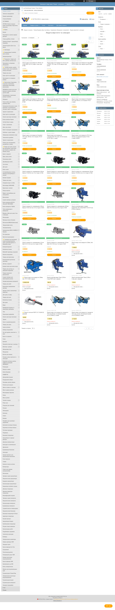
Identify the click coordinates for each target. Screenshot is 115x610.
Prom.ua (65, 596)
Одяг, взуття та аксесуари (9, 75)
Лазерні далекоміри (7, 16)
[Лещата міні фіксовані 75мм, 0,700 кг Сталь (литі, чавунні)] (82, 266)
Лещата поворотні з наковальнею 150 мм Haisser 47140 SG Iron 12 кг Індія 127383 (82, 172)
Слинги (4, 415)
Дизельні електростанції (8, 442)
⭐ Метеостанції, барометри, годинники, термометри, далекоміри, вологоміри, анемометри (10, 85)
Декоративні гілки (7, 349)
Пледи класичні (6, 190)
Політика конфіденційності (72, 599)
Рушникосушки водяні (8, 580)
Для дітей (5, 302)
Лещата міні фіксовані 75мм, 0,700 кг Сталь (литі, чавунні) (81, 278)
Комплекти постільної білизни (10, 425)
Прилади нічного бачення (9, 220)
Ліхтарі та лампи (6, 369)
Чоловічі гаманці (7, 400)
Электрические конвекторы (9, 539)
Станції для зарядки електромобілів (7, 470)
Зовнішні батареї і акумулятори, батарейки (10, 42)
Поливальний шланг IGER (9, 554)
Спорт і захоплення (7, 124)
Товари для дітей (7, 284)
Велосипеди (6, 197)
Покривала (5, 432)
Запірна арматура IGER (8, 542)
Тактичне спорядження (8, 13)
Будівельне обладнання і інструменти (60, 30)
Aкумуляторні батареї (8, 521)
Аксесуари (5, 452)
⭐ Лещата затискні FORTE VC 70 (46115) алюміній (33, 313)
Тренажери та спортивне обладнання (9, 63)
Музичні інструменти (7, 254)
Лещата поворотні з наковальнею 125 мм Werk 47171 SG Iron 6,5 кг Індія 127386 (33, 243)
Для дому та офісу (7, 294)
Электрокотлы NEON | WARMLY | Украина (10, 231)
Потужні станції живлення (9, 526)
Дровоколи (5, 447)
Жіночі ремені (6, 397)
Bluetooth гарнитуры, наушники (10, 252)
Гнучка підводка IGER (8, 561)
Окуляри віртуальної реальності (10, 281)
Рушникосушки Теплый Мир (9, 573)
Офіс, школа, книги (7, 156)
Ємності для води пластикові (9, 117)
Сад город (5, 164)
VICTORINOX (6, 21)
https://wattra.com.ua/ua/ (102, 76)
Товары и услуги (7, 11)
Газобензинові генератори (9, 524)
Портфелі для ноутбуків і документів (9, 421)
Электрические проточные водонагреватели (9, 576)
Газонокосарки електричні (9, 503)
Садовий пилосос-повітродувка (10, 508)
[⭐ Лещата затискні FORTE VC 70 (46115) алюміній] (33, 301)
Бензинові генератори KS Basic (10, 513)
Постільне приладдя (7, 430)
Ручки (4, 339)
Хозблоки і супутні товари (9, 132)
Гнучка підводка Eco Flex (9, 547)
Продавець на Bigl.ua (57, 597)
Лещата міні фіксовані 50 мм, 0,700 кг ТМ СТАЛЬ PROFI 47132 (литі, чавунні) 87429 (57, 99)
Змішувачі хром (6, 544)
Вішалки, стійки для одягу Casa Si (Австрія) (10, 214)
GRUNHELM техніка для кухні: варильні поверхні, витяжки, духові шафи (10, 91)
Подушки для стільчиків (8, 405)
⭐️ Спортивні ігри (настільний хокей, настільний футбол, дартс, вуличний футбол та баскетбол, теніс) (10, 242)
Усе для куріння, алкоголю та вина (10, 333)
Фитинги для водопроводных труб (10, 569)
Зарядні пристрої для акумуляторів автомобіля (9, 455)
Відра (4, 305)
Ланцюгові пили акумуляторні (10, 478)
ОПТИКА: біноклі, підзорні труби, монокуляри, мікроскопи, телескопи (10, 25)
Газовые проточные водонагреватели (7, 558)
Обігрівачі (5, 99)
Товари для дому (7, 73)
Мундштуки (5, 352)
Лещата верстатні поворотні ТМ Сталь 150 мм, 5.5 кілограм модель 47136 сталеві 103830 (82, 136)
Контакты (50, 25)
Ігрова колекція (6, 327)
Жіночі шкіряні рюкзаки (8, 390)
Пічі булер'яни (6, 234)
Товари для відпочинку (8, 257)
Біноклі (4, 32)
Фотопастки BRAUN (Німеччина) (10, 222)
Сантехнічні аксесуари (8, 534)
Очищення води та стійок (9, 183)
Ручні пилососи (6, 459)
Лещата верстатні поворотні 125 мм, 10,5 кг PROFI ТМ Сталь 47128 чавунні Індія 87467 (57, 64)
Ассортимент (6, 549)
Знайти (90, 13)
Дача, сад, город (7, 127)
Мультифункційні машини (9, 495)
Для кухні (5, 167)
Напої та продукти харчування (10, 129)
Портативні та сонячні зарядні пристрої (10, 35)
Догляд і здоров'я (7, 263)
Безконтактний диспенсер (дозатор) (9, 260)
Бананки (5, 418)
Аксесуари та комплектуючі (9, 444)
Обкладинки (6, 410)
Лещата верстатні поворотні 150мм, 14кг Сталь (82, 243)
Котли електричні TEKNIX (9, 206)
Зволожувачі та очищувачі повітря (9, 78)
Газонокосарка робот (8, 529)
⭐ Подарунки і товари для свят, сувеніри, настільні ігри (9, 59)
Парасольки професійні (8, 314)
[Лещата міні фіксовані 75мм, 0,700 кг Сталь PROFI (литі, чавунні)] (58, 266)
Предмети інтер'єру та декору (10, 344)
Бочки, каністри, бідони (8, 119)
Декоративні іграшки (8, 377)
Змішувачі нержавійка (8, 585)
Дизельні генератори (8, 489)
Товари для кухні (7, 297)
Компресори (6, 466)
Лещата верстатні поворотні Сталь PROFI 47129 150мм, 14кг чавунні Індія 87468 (82, 63)
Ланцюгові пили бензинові (9, 511)
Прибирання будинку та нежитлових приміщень (8, 308)
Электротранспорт (7, 56)
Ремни (4, 395)
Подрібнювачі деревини (9, 531)
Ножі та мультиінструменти (9, 322)
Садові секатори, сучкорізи (9, 200)
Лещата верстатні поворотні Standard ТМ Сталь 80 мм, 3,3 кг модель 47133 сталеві (81, 100)
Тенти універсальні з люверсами (7, 209)
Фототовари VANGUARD (8, 185)
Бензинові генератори (8, 435)
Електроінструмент (7, 246)
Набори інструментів (8, 329)
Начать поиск (70, 4)
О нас (4, 587)
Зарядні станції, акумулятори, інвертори (10, 291)
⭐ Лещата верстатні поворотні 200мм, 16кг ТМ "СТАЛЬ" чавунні (32, 278)
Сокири (4, 461)
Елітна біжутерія (6, 372)
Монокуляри (6, 217)
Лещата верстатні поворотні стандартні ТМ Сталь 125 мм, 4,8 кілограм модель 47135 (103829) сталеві (82, 314)
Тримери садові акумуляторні (10, 476)
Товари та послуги (28, 30)
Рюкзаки (5, 408)
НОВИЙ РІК (5, 374)
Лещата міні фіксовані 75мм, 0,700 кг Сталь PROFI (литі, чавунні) (56, 278)
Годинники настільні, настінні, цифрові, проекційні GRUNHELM (9, 362)
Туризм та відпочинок (8, 111)
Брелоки (5, 341)
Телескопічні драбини (8, 137)
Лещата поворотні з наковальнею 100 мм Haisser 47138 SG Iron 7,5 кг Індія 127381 (33, 172)
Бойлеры (5, 536)
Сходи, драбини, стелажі (8, 39)
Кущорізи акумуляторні (8, 481)
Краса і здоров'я (7, 154)
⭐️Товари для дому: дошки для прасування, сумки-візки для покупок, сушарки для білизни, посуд (9, 149)
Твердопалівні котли (8, 225)
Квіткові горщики (7, 177)
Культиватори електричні (9, 506)
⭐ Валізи (5, 29)
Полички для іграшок (8, 385)
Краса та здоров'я (7, 336)
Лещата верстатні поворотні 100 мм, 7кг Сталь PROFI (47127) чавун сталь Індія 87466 (32, 64)
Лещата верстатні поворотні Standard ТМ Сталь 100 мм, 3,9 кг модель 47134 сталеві (32, 136)
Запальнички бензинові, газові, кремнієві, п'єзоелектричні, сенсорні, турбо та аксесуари (10, 107)
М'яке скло (5, 403)
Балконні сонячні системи (9, 464)
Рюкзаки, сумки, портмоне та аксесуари (9, 357)
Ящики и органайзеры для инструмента (9, 193)
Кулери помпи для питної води (10, 266)
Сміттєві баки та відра (8, 122)
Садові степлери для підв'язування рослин (8, 277)
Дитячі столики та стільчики (9, 387)
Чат (110, 606)
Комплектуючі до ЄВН (8, 564)
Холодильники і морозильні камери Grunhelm (9, 95)
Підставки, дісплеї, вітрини (9, 382)
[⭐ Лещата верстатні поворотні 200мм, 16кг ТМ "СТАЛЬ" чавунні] (33, 266)
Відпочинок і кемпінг (8, 188)
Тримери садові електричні (9, 498)
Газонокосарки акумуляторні (9, 483)
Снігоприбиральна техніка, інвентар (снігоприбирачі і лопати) (9, 173)
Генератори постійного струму (10, 486)
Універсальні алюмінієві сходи (10, 135)
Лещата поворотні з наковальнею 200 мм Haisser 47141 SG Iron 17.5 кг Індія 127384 (33, 207)
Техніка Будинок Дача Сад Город (9, 46)
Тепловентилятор (7, 227)
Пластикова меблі (7, 159)
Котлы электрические (8, 566)
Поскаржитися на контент (59, 599)
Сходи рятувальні (7, 18)
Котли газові (6, 169)
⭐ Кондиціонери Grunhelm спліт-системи (9, 53)
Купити (29, 76)
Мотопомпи (5, 473)
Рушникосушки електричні (9, 582)
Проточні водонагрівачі (8, 237)
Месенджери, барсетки (8, 392)
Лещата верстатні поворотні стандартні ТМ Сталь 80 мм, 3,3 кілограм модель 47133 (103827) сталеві (57, 314)
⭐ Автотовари (6, 49)
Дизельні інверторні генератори (7, 492)
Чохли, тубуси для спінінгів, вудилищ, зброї (9, 102)
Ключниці (5, 413)
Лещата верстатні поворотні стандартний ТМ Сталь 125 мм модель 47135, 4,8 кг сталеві (57, 136)
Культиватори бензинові (8, 449)
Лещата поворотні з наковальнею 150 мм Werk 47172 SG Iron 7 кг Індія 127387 (57, 243)
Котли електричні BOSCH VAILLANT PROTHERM (9, 203)
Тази (4, 311)
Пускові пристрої (7, 518)
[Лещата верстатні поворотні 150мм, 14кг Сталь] (82, 231)
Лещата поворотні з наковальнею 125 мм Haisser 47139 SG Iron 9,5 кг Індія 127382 (57, 172)
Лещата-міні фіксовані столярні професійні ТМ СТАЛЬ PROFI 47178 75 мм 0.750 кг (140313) (82, 208)
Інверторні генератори (8, 516)
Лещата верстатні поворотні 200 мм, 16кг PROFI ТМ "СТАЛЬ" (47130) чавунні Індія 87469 (33, 100)
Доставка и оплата (61, 25)
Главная (25, 25)
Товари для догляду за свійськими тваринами (8, 269)
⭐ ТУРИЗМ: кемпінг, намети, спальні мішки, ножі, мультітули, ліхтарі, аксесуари (10, 69)
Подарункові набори (8, 379)
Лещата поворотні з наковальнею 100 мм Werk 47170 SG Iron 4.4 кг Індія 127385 (57, 207)
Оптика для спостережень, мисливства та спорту (9, 143)
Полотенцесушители (8, 552)
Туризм (4, 319)
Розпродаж (5, 367)
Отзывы (4, 590)
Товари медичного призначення (7, 273)
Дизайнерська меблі (8, 161)
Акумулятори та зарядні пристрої (8, 438)
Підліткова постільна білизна (9, 427)
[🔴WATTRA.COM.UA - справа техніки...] (25, 19)
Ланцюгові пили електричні (9, 500)
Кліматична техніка (7, 249)
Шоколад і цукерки (7, 346)
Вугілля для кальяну (7, 354)
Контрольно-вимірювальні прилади (9, 287)
